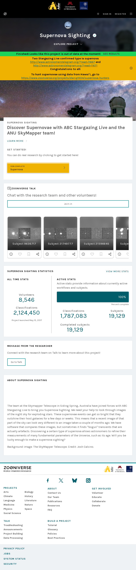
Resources (54, 505)
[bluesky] (74, 480)
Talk (7, 520)
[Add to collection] (28, 254)
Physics (8, 508)
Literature (30, 500)
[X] (61, 480)
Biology (29, 491)
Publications (55, 501)
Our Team (53, 497)
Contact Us (54, 492)
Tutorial (52, 525)
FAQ (50, 509)
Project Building (13, 533)
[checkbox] (20, 254)
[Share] (37, 254)
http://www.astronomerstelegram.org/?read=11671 (65, 65)
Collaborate (99, 501)
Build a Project (59, 520)
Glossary (53, 529)
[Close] (131, 68)
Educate (97, 497)
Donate (96, 505)
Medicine (9, 504)
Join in (68, 203)
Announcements (13, 529)
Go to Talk (16, 362)
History (29, 496)
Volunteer (97, 492)
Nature (29, 504)
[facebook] (48, 480)
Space (28, 508)
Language (9, 500)
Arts (6, 491)
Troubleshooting (13, 525)
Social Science (12, 513)
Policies (52, 533)
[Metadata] (11, 254)
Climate (8, 496)
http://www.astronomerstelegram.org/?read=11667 (62, 62)
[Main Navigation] (129, 13)
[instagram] (88, 480)
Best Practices (56, 537)
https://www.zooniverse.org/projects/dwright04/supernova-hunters (65, 78)
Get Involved (101, 488)
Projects (10, 487)
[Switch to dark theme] (98, 14)
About (52, 488)
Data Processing (13, 537)
